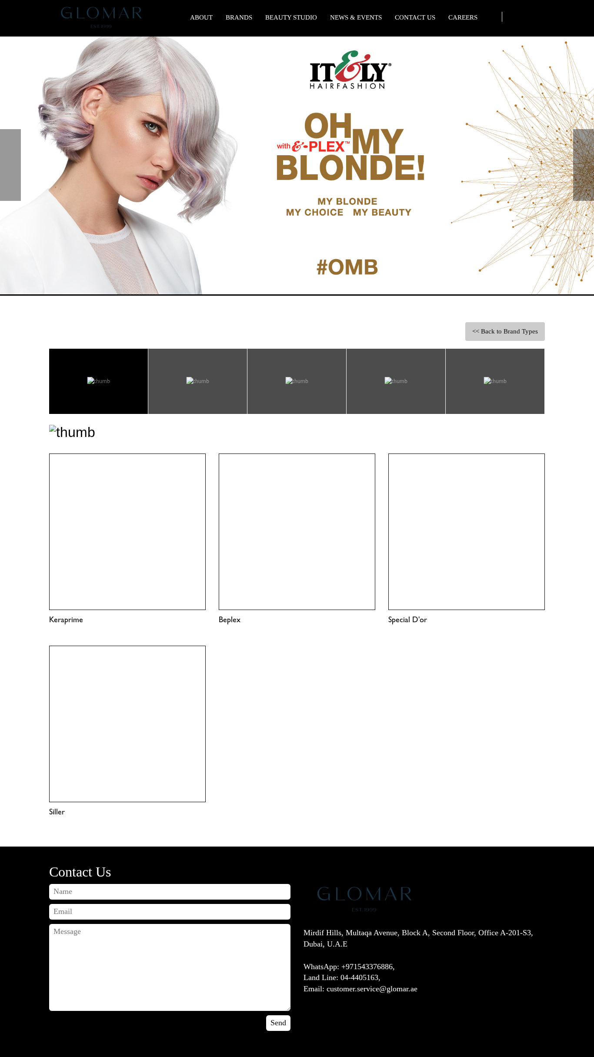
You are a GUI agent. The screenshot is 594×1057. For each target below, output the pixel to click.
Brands (239, 17)
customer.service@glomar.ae (372, 988)
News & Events (356, 17)
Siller (57, 812)
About (201, 17)
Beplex (229, 619)
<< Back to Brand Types (505, 331)
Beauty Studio (291, 17)
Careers (462, 17)
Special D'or (407, 619)
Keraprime (66, 619)
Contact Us (415, 17)
